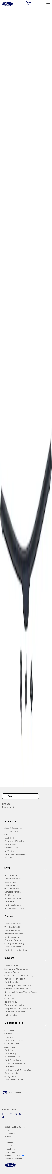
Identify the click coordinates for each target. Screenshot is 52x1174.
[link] (8, 1130)
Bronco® (7, 803)
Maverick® (8, 807)
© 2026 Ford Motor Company (15, 1127)
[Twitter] (7, 1114)
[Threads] (20, 1114)
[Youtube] (11, 1114)
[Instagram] (16, 1114)
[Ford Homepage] (10, 1167)
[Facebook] (3, 1114)
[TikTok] (3, 1117)
